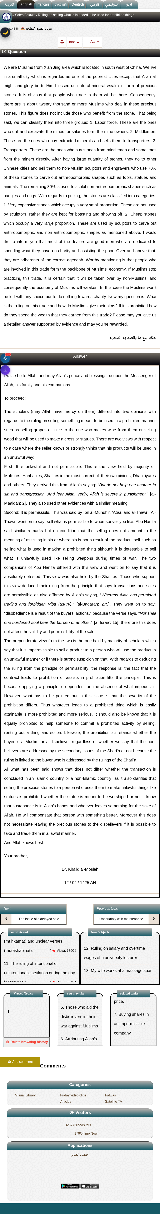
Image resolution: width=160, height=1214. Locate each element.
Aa (92, 42)
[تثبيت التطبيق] (5, 370)
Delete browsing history (29, 1042)
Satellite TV (113, 1102)
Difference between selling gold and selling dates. (132, 1035)
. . (22, 1208)
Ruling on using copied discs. (117, 959)
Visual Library (25, 1095)
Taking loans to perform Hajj (36, 971)
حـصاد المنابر (80, 1155)
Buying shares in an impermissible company (131, 1003)
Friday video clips (73, 1095)
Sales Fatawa (25, 15)
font (72, 42)
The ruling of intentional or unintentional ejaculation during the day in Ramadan (39, 948)
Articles (65, 1102)
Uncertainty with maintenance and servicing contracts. (121, 923)
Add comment (22, 1062)
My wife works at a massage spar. (122, 946)
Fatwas (110, 1095)
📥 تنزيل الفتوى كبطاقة (36, 28)
